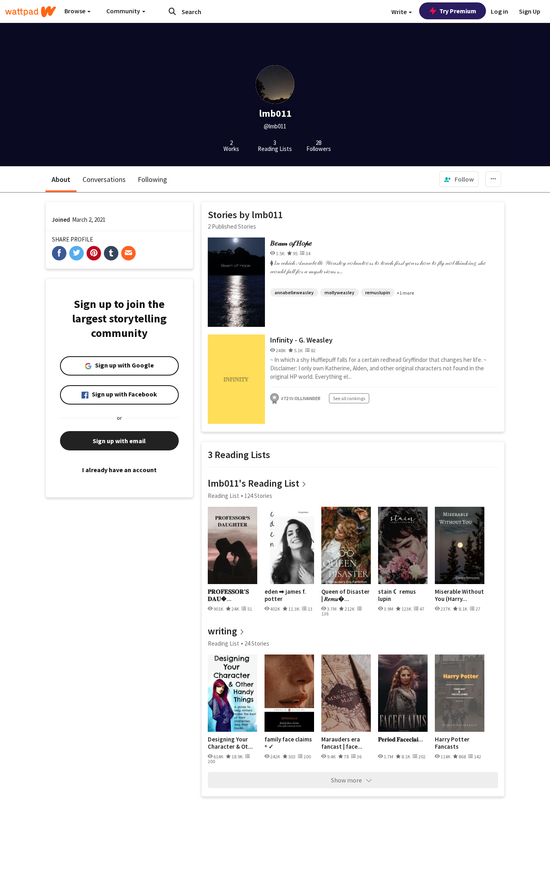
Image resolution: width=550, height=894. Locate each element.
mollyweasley (339, 292)
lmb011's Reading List (253, 483)
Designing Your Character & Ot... (230, 743)
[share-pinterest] (94, 253)
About (61, 179)
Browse (75, 11)
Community (123, 11)
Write (399, 12)
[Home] (30, 12)
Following (152, 179)
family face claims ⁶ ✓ (288, 743)
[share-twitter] (76, 253)
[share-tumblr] (111, 253)
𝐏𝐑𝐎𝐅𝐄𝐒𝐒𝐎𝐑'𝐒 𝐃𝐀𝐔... (228, 595)
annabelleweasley (294, 292)
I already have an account (119, 470)
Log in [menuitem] (499, 11)
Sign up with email (119, 441)
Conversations (104, 179)
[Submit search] (172, 11)
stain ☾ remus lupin (397, 595)
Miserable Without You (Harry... (459, 595)
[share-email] (128, 253)
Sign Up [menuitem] (529, 11)
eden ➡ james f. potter (285, 595)
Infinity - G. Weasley (301, 340)
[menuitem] (459, 179)
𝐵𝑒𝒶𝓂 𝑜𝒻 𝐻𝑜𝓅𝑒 (291, 243)
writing (222, 631)
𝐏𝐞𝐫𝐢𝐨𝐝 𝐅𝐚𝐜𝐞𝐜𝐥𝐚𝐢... (400, 739)
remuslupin (377, 292)
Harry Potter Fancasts (452, 743)
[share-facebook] (59, 253)
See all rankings (349, 398)
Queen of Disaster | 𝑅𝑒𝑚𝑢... (345, 595)
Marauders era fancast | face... (341, 743)
